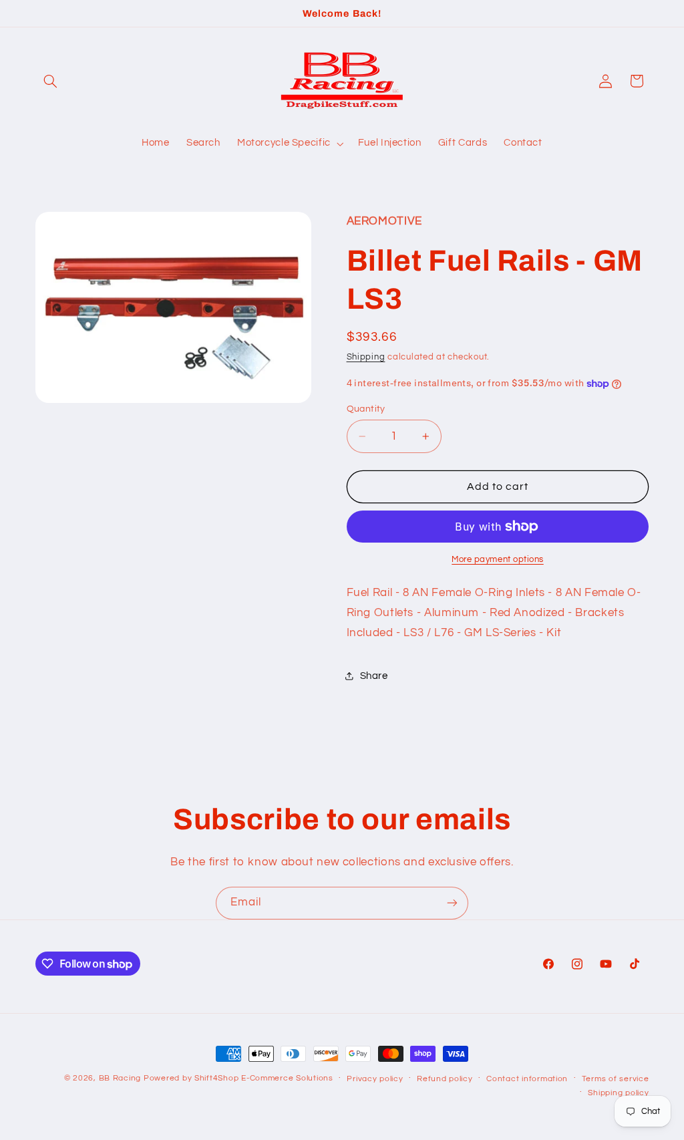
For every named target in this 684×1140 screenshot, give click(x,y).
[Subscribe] (452, 903)
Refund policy (445, 1079)
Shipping (366, 357)
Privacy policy (375, 1079)
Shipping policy (618, 1093)
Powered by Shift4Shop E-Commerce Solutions (238, 1078)
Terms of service (615, 1079)
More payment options (498, 559)
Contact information (527, 1079)
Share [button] (374, 676)
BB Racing (120, 1078)
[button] (50, 80)
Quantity (366, 409)
